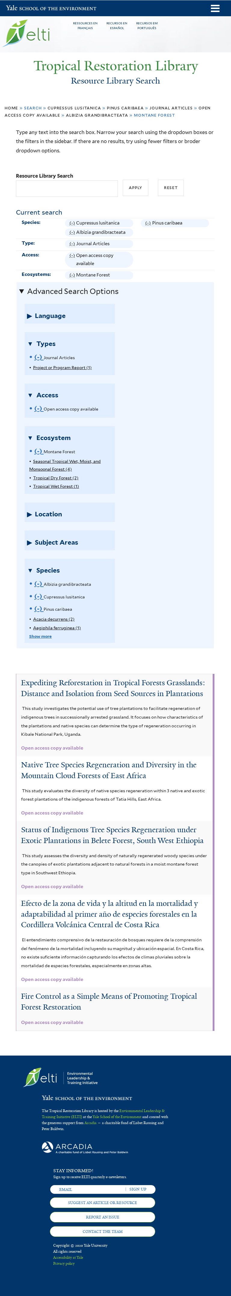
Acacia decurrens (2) (54, 619)
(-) (72, 223)
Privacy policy (64, 1263)
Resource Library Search (44, 176)
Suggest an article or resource (102, 1202)
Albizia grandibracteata (97, 115)
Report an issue (102, 1217)
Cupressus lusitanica (74, 108)
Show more (40, 636)
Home (11, 108)
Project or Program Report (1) (62, 367)
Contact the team (103, 1231)
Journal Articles (170, 108)
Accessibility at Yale (68, 1257)
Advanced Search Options (73, 291)
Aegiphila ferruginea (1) (57, 627)
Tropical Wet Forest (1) (56, 486)
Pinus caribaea (125, 108)
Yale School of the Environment (21, 8)
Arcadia (91, 1122)
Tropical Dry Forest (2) (56, 477)
